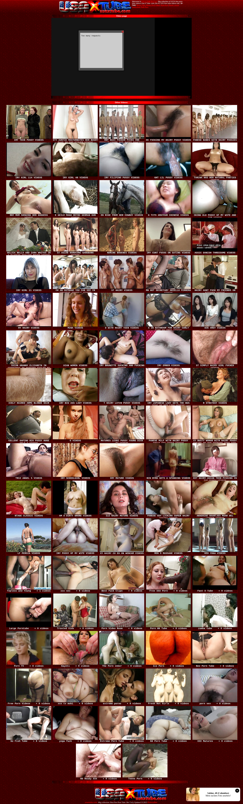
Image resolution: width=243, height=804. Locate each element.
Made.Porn (164, 5)
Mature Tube (141, 5)
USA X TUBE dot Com (149, 1)
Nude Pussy (144, 7)
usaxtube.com (91, 802)
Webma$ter (152, 802)
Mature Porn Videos (153, 5)
